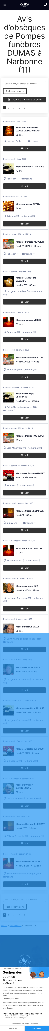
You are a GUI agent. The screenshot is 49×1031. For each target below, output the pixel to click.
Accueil (4, 925)
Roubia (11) (12, 485)
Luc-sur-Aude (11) (16, 798)
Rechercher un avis (15, 91)
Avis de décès (15, 925)
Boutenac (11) (14, 332)
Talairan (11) (13, 216)
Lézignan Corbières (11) (19, 291)
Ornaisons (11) (14, 523)
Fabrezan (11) (13, 178)
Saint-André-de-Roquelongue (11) (24, 638)
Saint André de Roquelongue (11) (23, 873)
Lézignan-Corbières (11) (19, 598)
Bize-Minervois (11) (16, 448)
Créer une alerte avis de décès (26, 99)
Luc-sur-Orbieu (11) (16, 141)
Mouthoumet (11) (15, 560)
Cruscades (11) (14, 761)
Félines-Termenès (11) (18, 836)
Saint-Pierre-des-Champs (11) (22, 407)
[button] (5, 5)
